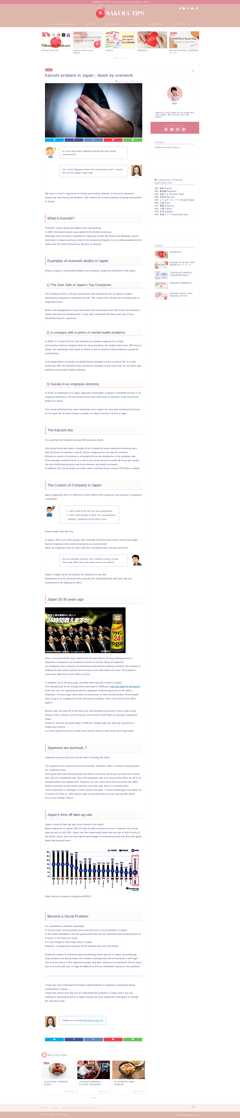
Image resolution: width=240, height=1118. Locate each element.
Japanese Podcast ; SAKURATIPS (169, 181)
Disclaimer (63, 1114)
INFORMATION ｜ (157, 24)
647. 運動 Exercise (164, 206)
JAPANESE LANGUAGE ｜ (64, 24)
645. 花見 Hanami (164, 211)
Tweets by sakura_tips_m (167, 147)
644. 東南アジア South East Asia (171, 214)
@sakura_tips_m (93, 1020)
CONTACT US (182, 24)
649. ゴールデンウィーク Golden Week (174, 200)
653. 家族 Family (163, 188)
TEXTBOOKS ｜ (114, 24)
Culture (48, 70)
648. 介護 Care (162, 203)
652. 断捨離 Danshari (166, 191)
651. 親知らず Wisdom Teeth (169, 194)
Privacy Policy (49, 1114)
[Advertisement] (175, 164)
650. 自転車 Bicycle (165, 197)
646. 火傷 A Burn (163, 208)
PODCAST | (92, 24)
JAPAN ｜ (135, 24)
